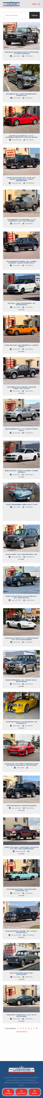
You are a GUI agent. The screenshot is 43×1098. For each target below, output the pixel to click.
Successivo (21, 1031)
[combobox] (15, 15)
